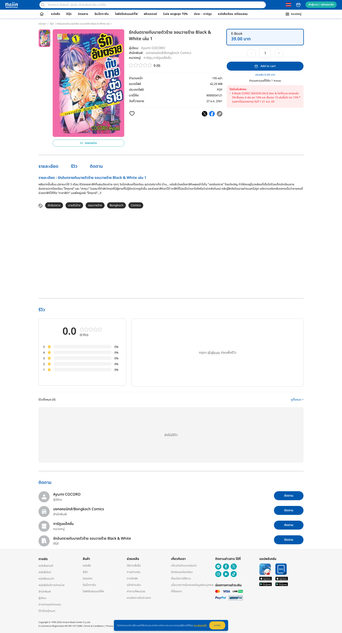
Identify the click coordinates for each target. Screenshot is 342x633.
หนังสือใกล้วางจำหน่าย (51, 585)
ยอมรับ (217, 625)
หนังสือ (55, 14)
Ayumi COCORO (153, 48)
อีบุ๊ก (69, 14)
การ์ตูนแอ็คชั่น (162, 57)
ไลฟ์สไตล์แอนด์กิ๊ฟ (126, 14)
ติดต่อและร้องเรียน (182, 572)
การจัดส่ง (132, 578)
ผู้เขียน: (134, 48)
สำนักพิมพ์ (44, 591)
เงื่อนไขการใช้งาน (181, 578)
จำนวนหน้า (136, 78)
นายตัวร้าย (74, 205)
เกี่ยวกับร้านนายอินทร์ (183, 565)
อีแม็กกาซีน (102, 14)
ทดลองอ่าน (91, 143)
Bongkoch (116, 205)
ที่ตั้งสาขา (176, 591)
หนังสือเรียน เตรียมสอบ (233, 14)
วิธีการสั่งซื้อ (134, 565)
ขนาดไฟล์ (135, 84)
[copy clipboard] (219, 113)
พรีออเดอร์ (150, 14)
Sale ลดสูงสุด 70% (175, 14)
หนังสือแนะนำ (46, 579)
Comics (136, 205)
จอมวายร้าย (95, 205)
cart (298, 5)
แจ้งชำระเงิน (134, 585)
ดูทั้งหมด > (297, 400)
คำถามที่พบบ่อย (136, 591)
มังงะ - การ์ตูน (203, 14)
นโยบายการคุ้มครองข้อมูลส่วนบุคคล (192, 585)
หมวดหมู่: (135, 57)
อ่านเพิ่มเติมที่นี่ (200, 625)
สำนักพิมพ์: (136, 53)
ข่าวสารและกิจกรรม (49, 604)
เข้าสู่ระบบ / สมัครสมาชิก (321, 4)
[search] (43, 5)
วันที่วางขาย (136, 101)
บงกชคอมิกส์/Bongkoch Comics (168, 53)
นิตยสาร (83, 14)
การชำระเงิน (134, 572)
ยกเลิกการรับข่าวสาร (139, 598)
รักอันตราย (54, 205)
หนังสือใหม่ (44, 572)
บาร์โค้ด (134, 95)
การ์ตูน (148, 57)
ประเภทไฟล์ (136, 89)
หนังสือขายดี (45, 566)
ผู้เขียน (42, 598)
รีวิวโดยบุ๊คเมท (46, 611)
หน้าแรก (42, 24)
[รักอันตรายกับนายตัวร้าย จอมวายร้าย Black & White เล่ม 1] (204, 113)
